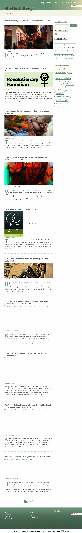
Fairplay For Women (9, 520)
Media (48, 2)
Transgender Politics (63, 96)
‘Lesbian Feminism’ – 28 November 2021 (63, 59)
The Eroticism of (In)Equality (61, 48)
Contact (65, 2)
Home (7, 13)
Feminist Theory (61, 72)
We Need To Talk (8, 518)
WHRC (73, 2)
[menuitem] (35, 3)
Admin (9, 51)
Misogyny (65, 81)
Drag (66, 69)
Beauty (57, 69)
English (75, 5)
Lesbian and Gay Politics (63, 78)
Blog (42, 2)
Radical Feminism (67, 84)
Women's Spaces (59, 106)
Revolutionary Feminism (60, 87)
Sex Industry (70, 87)
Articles (57, 2)
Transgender (60, 93)
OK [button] (62, 531)
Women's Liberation (62, 100)
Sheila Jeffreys (11, 89)
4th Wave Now (7, 516)
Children (61, 69)
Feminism (72, 69)
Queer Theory (58, 83)
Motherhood (72, 81)
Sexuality (57, 89)
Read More (66, 531)
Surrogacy (63, 89)
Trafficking (68, 89)
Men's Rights (58, 81)
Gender (70, 72)
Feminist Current (8, 514)
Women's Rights (62, 103)
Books (35, 2)
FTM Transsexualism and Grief (61, 51)
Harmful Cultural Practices (61, 75)
